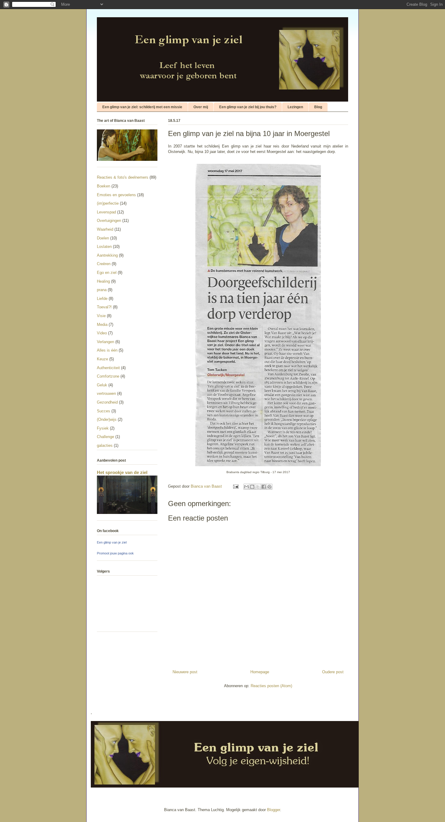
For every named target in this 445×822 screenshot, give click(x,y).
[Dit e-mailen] (246, 487)
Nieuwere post (185, 672)
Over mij (200, 107)
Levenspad (106, 212)
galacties (105, 445)
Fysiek (103, 428)
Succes (103, 411)
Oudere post (333, 672)
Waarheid (105, 229)
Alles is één (107, 350)
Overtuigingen (109, 220)
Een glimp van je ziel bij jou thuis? (247, 107)
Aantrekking (107, 255)
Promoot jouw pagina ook (115, 553)
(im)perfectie (108, 203)
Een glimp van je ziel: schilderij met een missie (142, 107)
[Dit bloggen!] (252, 487)
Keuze (102, 359)
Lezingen (295, 107)
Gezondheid (107, 402)
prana (102, 290)
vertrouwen (106, 393)
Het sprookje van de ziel (122, 472)
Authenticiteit (108, 368)
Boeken (103, 186)
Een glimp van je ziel (112, 542)
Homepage (259, 672)
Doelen (103, 238)
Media (102, 324)
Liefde (102, 298)
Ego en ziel (107, 272)
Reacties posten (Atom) (271, 686)
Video (102, 333)
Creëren (103, 264)
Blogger (273, 809)
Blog (318, 107)
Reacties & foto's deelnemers (122, 177)
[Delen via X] (258, 487)
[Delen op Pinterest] (269, 487)
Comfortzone (108, 376)
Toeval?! (104, 307)
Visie (101, 316)
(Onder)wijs (107, 419)
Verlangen (105, 342)
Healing (103, 281)
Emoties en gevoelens (116, 195)
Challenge (105, 436)
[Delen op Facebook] (264, 487)
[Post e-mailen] (235, 486)
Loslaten (104, 246)
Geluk (102, 385)
